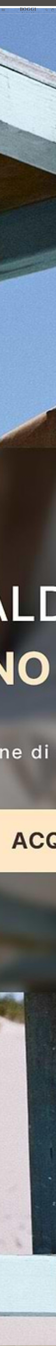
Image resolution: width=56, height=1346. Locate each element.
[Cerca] (46, 9)
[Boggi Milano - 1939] (28, 9)
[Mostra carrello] (52, 9)
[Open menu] (4, 9)
